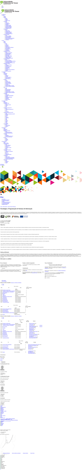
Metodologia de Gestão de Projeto (7, 296)
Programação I (5, 297)
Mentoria (6, 96)
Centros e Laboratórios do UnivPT (8, 112)
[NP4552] (1, 421)
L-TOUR (6, 120)
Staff (6, 88)
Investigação (5, 102)
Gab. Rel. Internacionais (8, 136)
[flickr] (7, 454)
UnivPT (3, 15)
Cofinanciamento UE (8, 28)
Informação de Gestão (8, 27)
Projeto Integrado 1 (5, 301)
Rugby (6, 148)
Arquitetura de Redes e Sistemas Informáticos (9, 324)
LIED (6, 119)
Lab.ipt (6, 105)
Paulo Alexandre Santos (32, 337)
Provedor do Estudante (8, 26)
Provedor (6, 76)
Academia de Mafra (8, 53)
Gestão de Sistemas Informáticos (7, 344)
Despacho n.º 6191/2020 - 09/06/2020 (16, 282)
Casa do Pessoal (7, 84)
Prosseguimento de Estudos (5, 199)
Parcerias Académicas (7, 58)
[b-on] (1, 425)
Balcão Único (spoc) (8, 78)
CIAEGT (6, 115)
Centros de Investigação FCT (8, 107)
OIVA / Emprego (7, 99)
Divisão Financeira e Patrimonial (9, 38)
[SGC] (1, 422)
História (5, 17)
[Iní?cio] (9, 4)
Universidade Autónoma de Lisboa (10, 62)
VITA (6, 122)
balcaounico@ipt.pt (34, 272)
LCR (6, 118)
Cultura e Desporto (6, 143)
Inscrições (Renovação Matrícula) (10, 69)
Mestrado (6, 45)
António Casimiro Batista (32, 326)
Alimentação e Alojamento (7, 149)
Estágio (4, 314)
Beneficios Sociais (7, 90)
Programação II (5, 298)
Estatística (4, 293)
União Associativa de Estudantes (9, 157)
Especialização (7, 50)
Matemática (4, 295)
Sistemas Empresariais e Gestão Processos (8, 312)
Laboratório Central (6, 103)
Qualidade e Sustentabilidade (9, 95)
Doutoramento (7, 46)
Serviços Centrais (7, 81)
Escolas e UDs (7, 30)
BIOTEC (6, 114)
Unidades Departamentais (8, 33)
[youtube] (4, 454)
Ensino (3, 40)
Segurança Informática (6, 311)
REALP (5, 137)
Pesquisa (2, 164)
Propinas (6, 70)
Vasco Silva (29, 346)
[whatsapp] (9, 454)
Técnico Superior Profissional (9, 47)
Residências (7, 153)
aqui (26, 270)
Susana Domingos (31, 329)
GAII (6, 106)
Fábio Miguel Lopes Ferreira (32, 347)
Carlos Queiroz (31, 324)
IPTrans (1, 360)
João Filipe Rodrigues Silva (33, 335)
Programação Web (5, 300)
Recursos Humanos (8, 37)
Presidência (7, 24)
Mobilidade (5, 133)
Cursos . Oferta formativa (3, 206)
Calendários (7, 65)
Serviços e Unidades (6, 34)
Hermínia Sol (31, 328)
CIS (6, 116)
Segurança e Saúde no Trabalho (9, 85)
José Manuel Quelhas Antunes (33, 331)
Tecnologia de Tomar (8, 32)
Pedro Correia (31, 333)
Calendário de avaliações (5, 200)
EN (2, 7)
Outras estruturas (6, 123)
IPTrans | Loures (7, 54)
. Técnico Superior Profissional (11, 206)
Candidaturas (4, 14)
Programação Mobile (5, 309)
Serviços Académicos (8, 36)
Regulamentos (7, 67)
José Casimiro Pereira (31, 352)
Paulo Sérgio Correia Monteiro (33, 334)
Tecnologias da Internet (6, 302)
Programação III (5, 299)
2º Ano (3, 284)
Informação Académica (7, 63)
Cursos (5, 42)
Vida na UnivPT (4, 141)
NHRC (6, 121)
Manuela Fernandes (32, 323)
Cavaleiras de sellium (8, 147)
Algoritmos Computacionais (6, 323)
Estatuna (6, 146)
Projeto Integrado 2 (5, 310)
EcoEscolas (7, 98)
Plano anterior (4, 280)
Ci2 (5, 110)
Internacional (4, 127)
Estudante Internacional (7, 130)
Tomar (6, 162)
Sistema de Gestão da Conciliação (10, 86)
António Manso (31, 332)
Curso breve (7, 49)
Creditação (40, 325)
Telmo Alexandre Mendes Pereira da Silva (34, 344)
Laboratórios (7, 39)
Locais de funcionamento (5, 203)
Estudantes (6, 75)
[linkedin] (6, 454)
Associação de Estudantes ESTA (9, 158)
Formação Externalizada (7, 51)
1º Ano (3, 317)
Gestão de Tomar (7, 31)
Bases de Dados (5, 292)
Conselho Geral (7, 23)
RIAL (6, 140)
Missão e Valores (7, 20)
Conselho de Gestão (8, 25)
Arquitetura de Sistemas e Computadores (8, 325)
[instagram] (2, 454)
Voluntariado (7, 97)
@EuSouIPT (5, 93)
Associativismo (6, 155)
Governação (5, 21)
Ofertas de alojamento (8, 154)
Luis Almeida (31, 325)
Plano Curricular (4, 281)
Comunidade (4, 71)
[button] (0, 469)
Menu (6, 18)
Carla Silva (30, 330)
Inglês (3, 294)
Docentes (5, 79)
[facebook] (1, 454)
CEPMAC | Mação (8, 57)
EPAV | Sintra (7, 55)
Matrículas (6, 68)
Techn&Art (7, 111)
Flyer (1, 197)
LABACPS (7, 117)
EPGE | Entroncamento (8, 56)
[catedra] (1, 424)
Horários (3, 201)
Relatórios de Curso (4, 204)
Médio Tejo (5, 159)
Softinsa (1, 358)
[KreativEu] (2, 423)
